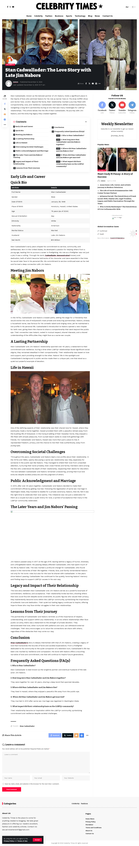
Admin (15, 82)
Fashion (84, 804)
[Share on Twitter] (89, 83)
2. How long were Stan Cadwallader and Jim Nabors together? (68, 142)
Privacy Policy (9, 841)
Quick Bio (20, 131)
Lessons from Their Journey (28, 168)
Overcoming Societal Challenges (29, 147)
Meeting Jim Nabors (24, 135)
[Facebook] (8, 7)
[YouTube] (13, 7)
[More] (99, 83)
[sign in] (4, 7)
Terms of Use (22, 841)
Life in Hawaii (21, 143)
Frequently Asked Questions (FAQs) (69, 131)
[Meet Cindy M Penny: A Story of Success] (117, 159)
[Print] (96, 83)
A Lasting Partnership (25, 139)
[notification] (120, 7)
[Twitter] (10, 7)
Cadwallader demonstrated (57, 255)
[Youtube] (122, 107)
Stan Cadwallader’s (19, 643)
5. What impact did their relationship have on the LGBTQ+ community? (70, 164)
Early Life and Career (24, 126)
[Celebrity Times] (69, 7)
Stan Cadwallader (27, 726)
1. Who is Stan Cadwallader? (72, 135)
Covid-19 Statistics (117, 238)
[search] (123, 7)
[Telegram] (132, 107)
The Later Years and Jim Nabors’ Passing (28, 156)
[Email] (92, 83)
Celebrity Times (69, 843)
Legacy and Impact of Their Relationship (25, 163)
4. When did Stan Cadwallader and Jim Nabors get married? (71, 156)
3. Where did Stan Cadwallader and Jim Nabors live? (71, 150)
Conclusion (59, 127)
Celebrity (10, 64)
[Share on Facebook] (86, 83)
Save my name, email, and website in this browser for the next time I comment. (32, 784)
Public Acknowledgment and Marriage (32, 151)
